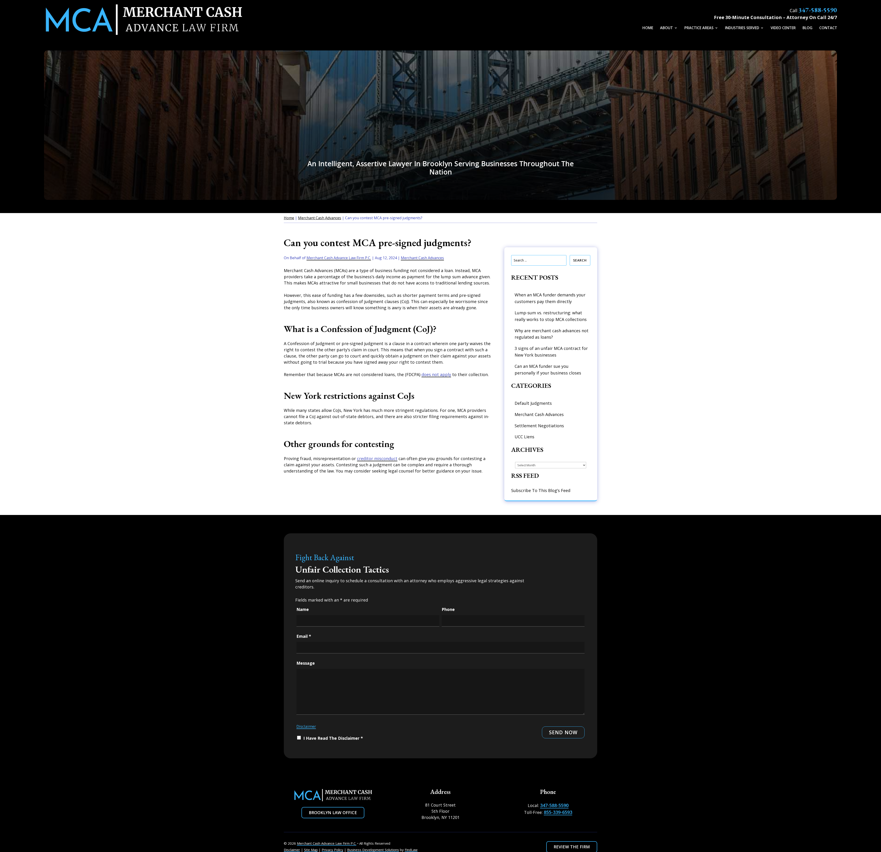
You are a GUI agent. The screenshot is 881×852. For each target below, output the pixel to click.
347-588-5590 (817, 10)
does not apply (436, 374)
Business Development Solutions (373, 849)
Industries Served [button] (742, 28)
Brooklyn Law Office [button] (333, 812)
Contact (828, 28)
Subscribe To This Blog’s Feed (540, 490)
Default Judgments (533, 403)
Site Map (311, 849)
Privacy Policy (332, 849)
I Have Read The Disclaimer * (333, 738)
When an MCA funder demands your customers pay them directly (550, 298)
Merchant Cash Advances (422, 257)
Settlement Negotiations (539, 425)
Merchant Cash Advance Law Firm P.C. (339, 257)
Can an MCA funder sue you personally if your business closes (548, 369)
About (666, 28)
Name (302, 609)
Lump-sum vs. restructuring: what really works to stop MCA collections (551, 316)
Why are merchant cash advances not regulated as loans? (551, 334)
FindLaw (411, 849)
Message (305, 663)
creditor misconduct (377, 458)
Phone (448, 609)
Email (303, 636)
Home (647, 28)
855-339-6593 (558, 812)
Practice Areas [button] (699, 28)
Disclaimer (306, 726)
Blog (807, 28)
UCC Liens (524, 436)
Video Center (783, 28)
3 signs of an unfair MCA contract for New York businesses (551, 352)
